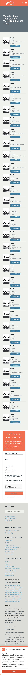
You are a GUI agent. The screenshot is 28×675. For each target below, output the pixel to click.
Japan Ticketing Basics (10, 518)
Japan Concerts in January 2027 (13, 596)
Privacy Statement (11, 476)
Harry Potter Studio (9, 545)
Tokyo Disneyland (9, 551)
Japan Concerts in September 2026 (13, 587)
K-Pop (7, 467)
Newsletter (7, 523)
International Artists (11, 470)
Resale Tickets (8, 520)
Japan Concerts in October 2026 (13, 590)
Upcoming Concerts (10, 516)
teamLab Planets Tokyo (11, 549)
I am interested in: (9, 465)
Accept (14, 671)
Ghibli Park (7, 542)
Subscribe (14, 493)
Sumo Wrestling (9, 533)
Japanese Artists (10, 472)
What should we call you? (11, 453)
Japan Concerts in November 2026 (13, 592)
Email (6, 459)
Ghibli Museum (8, 540)
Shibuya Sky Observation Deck (12, 547)
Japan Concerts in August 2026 (12, 585)
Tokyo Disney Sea (9, 554)
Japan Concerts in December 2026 (13, 594)
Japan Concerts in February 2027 (13, 599)
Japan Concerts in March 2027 (12, 601)
